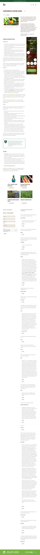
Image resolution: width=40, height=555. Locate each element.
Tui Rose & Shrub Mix (11, 94)
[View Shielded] (34, 552)
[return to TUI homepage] (4, 4)
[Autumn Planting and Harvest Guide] (26, 179)
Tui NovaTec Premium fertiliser (10, 100)
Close (20, 553)
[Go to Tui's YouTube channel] (31, 552)
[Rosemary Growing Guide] (26, 194)
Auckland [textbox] (31, 48)
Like (25, 11)
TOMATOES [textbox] (31, 43)
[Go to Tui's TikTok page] (29, 552)
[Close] (20, 546)
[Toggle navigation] (31, 5)
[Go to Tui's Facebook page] (28, 552)
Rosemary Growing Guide (26, 199)
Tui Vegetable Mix (11, 57)
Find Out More (11, 203)
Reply (23, 234)
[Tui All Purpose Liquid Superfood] (14, 179)
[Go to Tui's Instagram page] (26, 552)
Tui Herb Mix (9, 133)
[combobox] (32, 43)
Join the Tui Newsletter (7, 553)
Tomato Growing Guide (32, 70)
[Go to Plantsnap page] (33, 552)
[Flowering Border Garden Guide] (14, 194)
